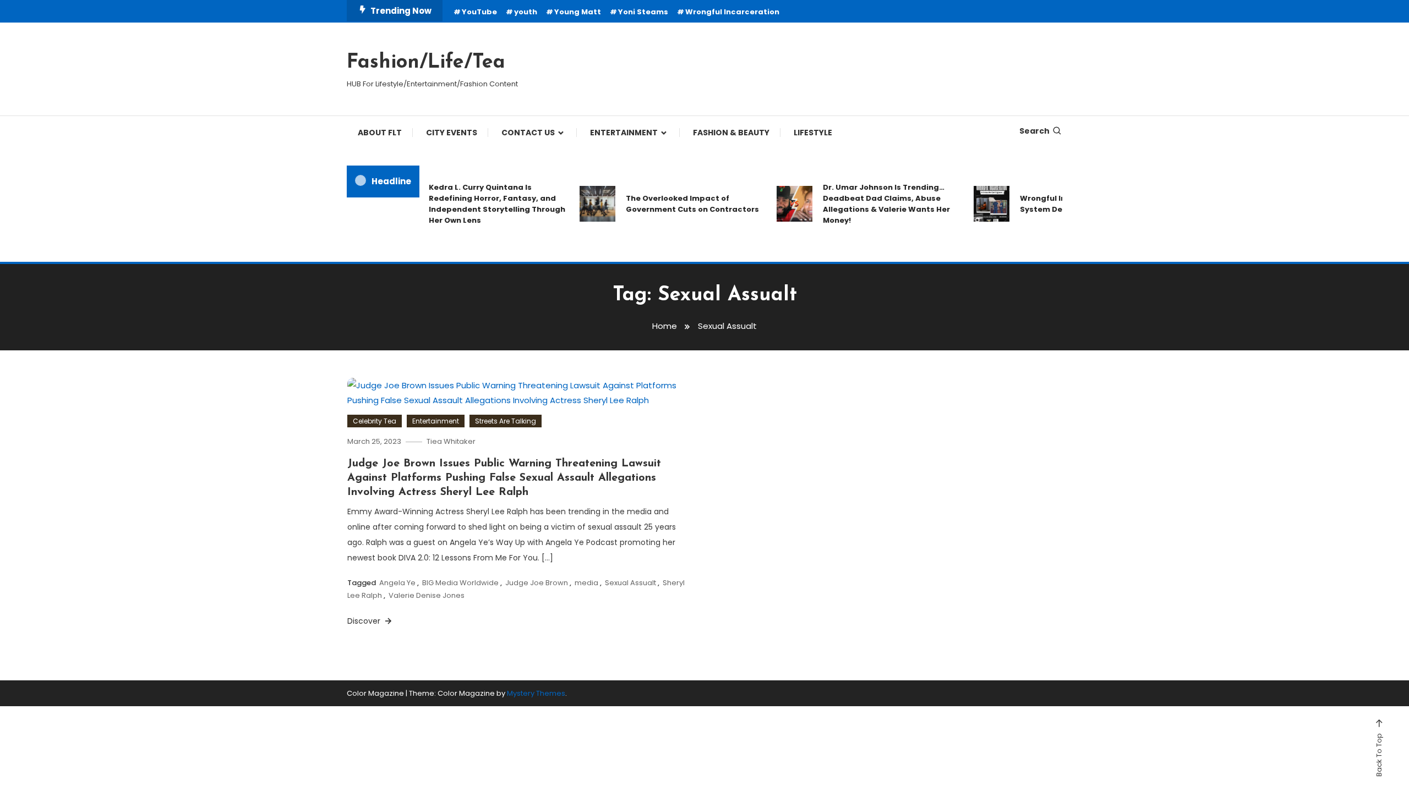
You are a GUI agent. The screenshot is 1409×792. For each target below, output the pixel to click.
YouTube (479, 12)
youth (525, 12)
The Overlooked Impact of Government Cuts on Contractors (679, 204)
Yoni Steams (643, 12)
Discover (365, 620)
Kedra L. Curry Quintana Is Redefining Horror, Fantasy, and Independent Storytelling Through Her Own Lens (484, 204)
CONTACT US (528, 132)
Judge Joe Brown (536, 583)
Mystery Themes (536, 693)
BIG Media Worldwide (460, 583)
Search (1034, 130)
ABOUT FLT (380, 132)
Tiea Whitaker (451, 441)
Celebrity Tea (374, 421)
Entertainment (435, 421)
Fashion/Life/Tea (426, 63)
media (586, 583)
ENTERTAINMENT (624, 132)
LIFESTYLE (813, 132)
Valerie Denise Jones (427, 595)
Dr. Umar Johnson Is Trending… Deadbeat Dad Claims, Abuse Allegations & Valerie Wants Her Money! (873, 204)
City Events (451, 132)
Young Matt (577, 12)
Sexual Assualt (630, 583)
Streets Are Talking (505, 421)
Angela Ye (397, 583)
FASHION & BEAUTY (731, 132)
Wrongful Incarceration (732, 12)
